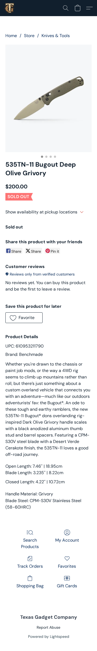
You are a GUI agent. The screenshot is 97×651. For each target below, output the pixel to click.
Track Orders (30, 566)
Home (11, 35)
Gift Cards (67, 586)
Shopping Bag (30, 586)
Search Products (30, 543)
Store (29, 35)
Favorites (67, 566)
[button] (9, 8)
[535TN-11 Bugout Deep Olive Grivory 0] (48, 98)
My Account (67, 540)
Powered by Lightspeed (48, 636)
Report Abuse (48, 627)
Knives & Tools (55, 35)
